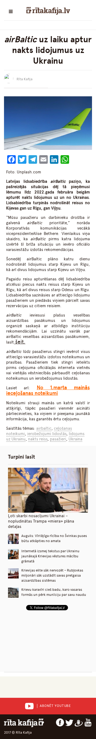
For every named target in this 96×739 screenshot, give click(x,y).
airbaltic (43, 428)
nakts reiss (37, 439)
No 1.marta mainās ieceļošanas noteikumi (48, 390)
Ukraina (75, 439)
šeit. (19, 342)
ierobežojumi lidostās (46, 433)
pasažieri (58, 439)
